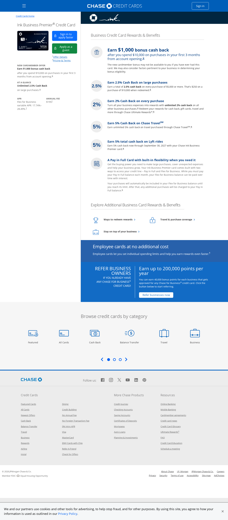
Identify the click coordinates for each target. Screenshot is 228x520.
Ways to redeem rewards (124, 219)
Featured (33, 342)
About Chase (167, 471)
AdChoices (219, 475)
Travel (165, 342)
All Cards (64, 342)
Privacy (152, 475)
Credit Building (69, 409)
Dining (65, 404)
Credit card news (169, 420)
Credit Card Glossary (171, 426)
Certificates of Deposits (125, 420)
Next (126, 359)
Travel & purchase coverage (180, 219)
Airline (24, 448)
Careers (220, 471)
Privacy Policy (67, 514)
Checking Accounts (123, 409)
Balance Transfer (129, 342)
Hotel (23, 454)
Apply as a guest (68, 48)
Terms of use (177, 475)
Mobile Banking (168, 409)
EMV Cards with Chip (72, 443)
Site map (206, 475)
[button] (222, 511)
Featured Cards (28, 404)
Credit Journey (121, 404)
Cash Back (95, 342)
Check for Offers (70, 454)
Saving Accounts (122, 415)
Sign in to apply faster (67, 35)
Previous (102, 359)
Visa (64, 431)
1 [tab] (108, 359)
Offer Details (60, 57)
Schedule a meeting (170, 448)
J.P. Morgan (182, 471)
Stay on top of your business (124, 231)
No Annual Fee (69, 415)
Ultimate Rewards (170, 431)
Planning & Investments (126, 437)
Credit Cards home (25, 16)
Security (163, 475)
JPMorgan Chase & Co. (202, 471)
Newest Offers (28, 415)
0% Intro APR (68, 426)
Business (195, 342)
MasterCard (68, 437)
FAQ (163, 437)
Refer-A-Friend (69, 448)
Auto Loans (119, 431)
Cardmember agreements (173, 415)
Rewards (25, 443)
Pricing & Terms (62, 60)
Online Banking (168, 404)
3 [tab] (120, 359)
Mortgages (119, 426)
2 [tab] (114, 359)
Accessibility (193, 475)
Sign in (202, 6)
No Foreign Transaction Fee (75, 420)
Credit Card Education (171, 443)
